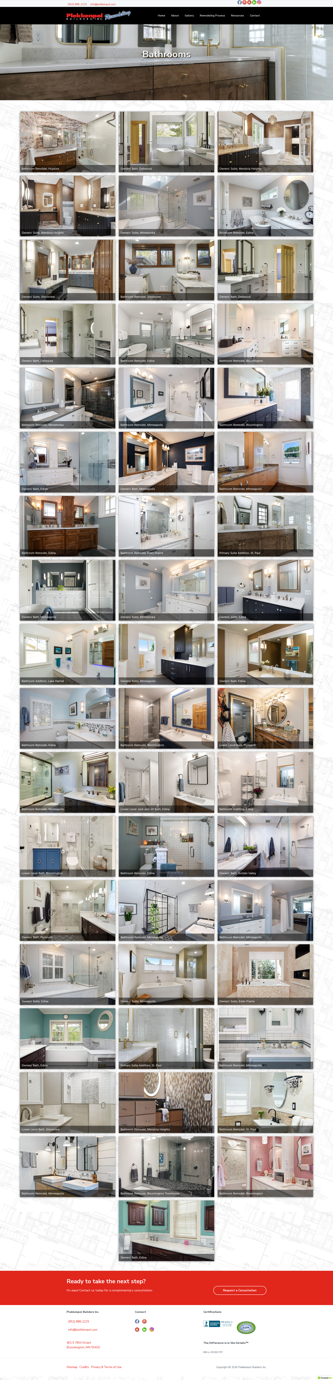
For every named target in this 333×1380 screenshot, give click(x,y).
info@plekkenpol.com (103, 4)
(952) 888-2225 (77, 4)
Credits (84, 1367)
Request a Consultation (240, 1290)
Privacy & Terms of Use (106, 1367)
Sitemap (72, 1367)
